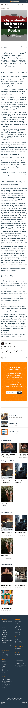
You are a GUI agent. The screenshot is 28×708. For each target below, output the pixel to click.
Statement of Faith (6, 684)
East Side (4, 626)
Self (23, 4)
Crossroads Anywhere (7, 621)
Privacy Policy (18, 662)
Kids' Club (17, 626)
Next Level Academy (6, 671)
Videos (3, 666)
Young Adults (18, 621)
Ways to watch (5, 655)
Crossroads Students (19, 627)
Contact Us (17, 654)
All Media (13, 4)
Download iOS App (19, 663)
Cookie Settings (18, 666)
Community (18, 631)
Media (2, 8)
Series (3, 667)
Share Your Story (19, 659)
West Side (4, 632)
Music (3, 672)
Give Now (17, 639)
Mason (3, 627)
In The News (18, 648)
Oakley (3, 629)
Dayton (4, 638)
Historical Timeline (6, 679)
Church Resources (19, 660)
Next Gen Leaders (19, 629)
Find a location (5, 654)
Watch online (5, 652)
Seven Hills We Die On (7, 681)
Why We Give (18, 641)
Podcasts (4, 664)
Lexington (4, 647)
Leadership (4, 686)
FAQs (3, 687)
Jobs (16, 655)
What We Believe (6, 682)
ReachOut (17, 632)
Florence (4, 642)
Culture (18, 4)
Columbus (4, 636)
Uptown (4, 630)
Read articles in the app (14, 396)
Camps (16, 623)
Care (16, 624)
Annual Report (18, 643)
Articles (7, 8)
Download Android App (20, 665)
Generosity (17, 634)
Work (27, 4)
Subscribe (19, 392)
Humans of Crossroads (7, 663)
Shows (3, 669)
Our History (4, 678)
